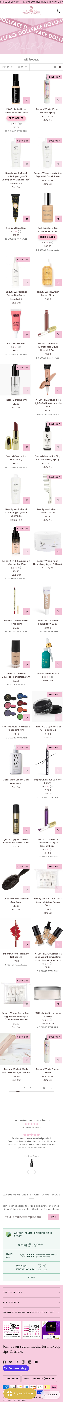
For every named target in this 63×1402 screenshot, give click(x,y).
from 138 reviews (32, 1127)
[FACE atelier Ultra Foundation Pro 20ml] (15, 89)
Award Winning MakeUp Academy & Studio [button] (29, 1312)
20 (44, 1088)
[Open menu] (8, 11)
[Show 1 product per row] (54, 67)
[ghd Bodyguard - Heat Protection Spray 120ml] (15, 819)
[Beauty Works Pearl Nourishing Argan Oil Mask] (47, 541)
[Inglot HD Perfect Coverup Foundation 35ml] (15, 653)
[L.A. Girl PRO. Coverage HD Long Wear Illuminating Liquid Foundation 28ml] (47, 933)
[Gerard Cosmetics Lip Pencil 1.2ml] (15, 600)
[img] (31, 1124)
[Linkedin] (29, 1362)
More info (31, 1277)
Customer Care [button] (12, 1292)
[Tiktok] (16, 1362)
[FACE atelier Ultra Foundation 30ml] (47, 208)
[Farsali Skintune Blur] (47, 653)
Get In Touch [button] (11, 1302)
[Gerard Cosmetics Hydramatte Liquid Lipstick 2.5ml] (47, 323)
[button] (29, 1172)
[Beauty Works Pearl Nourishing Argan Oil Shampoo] (15, 489)
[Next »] (51, 1088)
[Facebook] (4, 1362)
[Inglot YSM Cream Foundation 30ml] (47, 600)
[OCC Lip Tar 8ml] (15, 323)
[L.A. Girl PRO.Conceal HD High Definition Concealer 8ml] (47, 379)
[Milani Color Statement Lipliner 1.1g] (15, 933)
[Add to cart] (26, 100)
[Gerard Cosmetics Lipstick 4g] (15, 436)
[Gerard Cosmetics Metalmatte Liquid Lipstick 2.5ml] (47, 819)
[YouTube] (36, 1362)
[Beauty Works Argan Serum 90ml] (47, 272)
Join (53, 1216)
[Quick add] (58, 100)
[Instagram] (23, 1362)
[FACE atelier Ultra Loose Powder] (47, 993)
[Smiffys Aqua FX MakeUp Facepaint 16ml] (15, 706)
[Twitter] (10, 1362)
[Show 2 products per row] (60, 67)
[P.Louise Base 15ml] (15, 208)
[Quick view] (58, 447)
